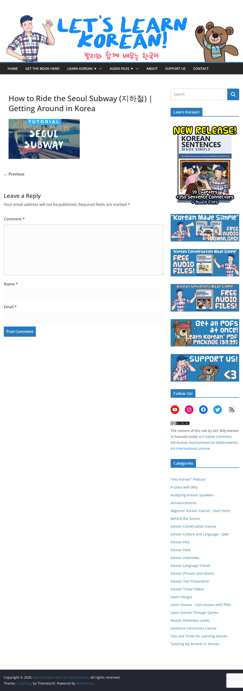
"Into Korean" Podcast (188, 479)
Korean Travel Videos (187, 589)
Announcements (184, 503)
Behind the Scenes (185, 518)
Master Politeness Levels (190, 620)
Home (13, 68)
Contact (201, 68)
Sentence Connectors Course (193, 628)
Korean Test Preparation (190, 581)
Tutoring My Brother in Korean (195, 644)
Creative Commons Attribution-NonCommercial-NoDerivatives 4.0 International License (204, 442)
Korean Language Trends (190, 565)
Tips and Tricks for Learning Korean (199, 636)
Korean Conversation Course (193, 526)
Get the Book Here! (42, 68)
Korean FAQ (180, 542)
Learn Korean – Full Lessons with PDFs (201, 604)
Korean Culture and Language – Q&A (200, 534)
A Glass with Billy (184, 487)
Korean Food (181, 550)
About (152, 68)
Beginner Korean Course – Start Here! (200, 510)
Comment (14, 219)
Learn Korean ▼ (82, 68)
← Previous (14, 174)
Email (10, 306)
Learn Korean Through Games (194, 612)
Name (11, 284)
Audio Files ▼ (122, 68)
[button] (99, 68)
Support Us (175, 68)
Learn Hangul (181, 597)
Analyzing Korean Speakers (192, 495)
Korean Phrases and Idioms (192, 573)
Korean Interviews (185, 557)
